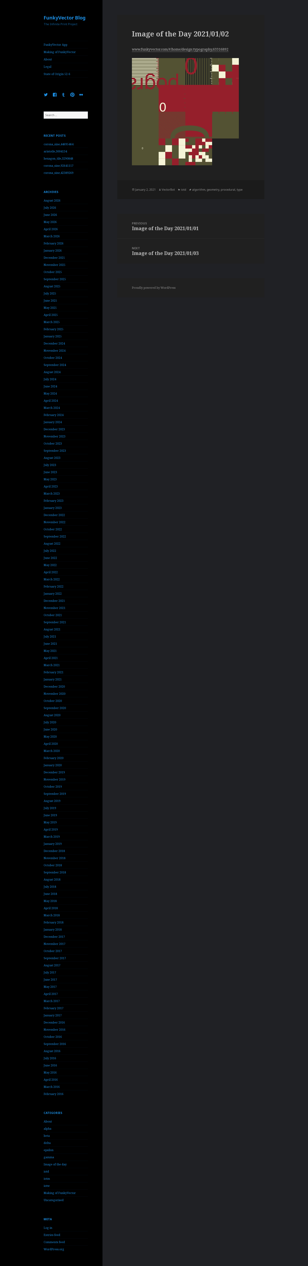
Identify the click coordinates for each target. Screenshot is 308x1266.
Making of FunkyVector (60, 52)
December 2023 (54, 429)
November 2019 (54, 779)
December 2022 (54, 515)
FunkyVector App (55, 45)
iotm (47, 1179)
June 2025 (50, 301)
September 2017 (55, 958)
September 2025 (55, 279)
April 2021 (51, 658)
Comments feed (54, 1242)
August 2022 (52, 544)
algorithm (198, 190)
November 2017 (54, 944)
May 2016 (50, 1072)
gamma (49, 1157)
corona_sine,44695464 (58, 144)
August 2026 (52, 200)
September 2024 (55, 365)
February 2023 (53, 501)
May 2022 (50, 565)
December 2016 (54, 1022)
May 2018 (50, 901)
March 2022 (52, 579)
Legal (47, 67)
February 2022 (53, 586)
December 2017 (54, 937)
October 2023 (53, 443)
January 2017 (53, 1015)
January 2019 (53, 844)
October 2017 (53, 951)
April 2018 (51, 908)
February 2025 (53, 329)
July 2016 (50, 1058)
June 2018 (50, 894)
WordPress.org (54, 1249)
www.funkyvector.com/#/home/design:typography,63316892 (180, 49)
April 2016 (51, 1080)
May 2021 (50, 651)
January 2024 (53, 422)
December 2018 (54, 851)
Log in (48, 1228)
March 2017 (52, 1001)
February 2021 (53, 672)
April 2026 (51, 229)
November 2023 (54, 436)
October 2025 (53, 272)
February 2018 (53, 922)
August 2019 (52, 801)
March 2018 (52, 915)
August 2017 (52, 965)
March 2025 (52, 322)
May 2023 (50, 479)
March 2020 (52, 751)
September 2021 (55, 622)
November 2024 (54, 351)
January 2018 (53, 929)
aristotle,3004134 (55, 151)
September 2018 (55, 872)
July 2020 (50, 722)
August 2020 (52, 715)
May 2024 (50, 393)
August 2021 (52, 629)
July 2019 (50, 808)
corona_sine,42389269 (58, 173)
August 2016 (52, 1051)
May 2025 (50, 308)
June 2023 (50, 472)
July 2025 (50, 293)
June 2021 (50, 644)
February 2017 (53, 1008)
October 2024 (53, 358)
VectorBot (168, 190)
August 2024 (52, 372)
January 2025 (53, 336)
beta (47, 1136)
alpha (47, 1129)
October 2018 (53, 865)
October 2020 (53, 701)
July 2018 (50, 887)
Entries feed (52, 1235)
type (240, 190)
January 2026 (53, 250)
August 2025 (52, 286)
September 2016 (55, 1044)
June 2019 (50, 815)
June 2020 (50, 729)
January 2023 (53, 508)
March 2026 (52, 236)
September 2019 (55, 794)
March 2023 (52, 494)
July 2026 (50, 208)
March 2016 (52, 1087)
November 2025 (54, 265)
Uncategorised (54, 1200)
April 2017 (51, 994)
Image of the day (55, 1164)
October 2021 (53, 615)
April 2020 (51, 744)
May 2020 (50, 737)
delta (47, 1143)
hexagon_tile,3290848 (58, 158)
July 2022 (50, 551)
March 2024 (52, 408)
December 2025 (54, 258)
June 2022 (50, 558)
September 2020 (55, 708)
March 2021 (52, 665)
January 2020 (53, 765)
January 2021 (53, 679)
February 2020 (53, 758)
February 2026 (53, 243)
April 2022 (51, 572)
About (48, 59)
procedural (228, 190)
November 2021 (54, 608)
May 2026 (50, 222)
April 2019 (51, 829)
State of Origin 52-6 (57, 74)
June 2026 (50, 215)
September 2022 (55, 536)
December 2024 (54, 343)
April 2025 (51, 315)
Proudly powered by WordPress (154, 288)
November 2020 (54, 694)
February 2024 (53, 415)
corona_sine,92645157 (58, 166)
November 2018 (54, 858)
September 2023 (55, 451)
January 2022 (53, 594)
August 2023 (52, 458)
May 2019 (50, 822)
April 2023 (51, 486)
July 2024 (50, 379)
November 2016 (54, 1030)
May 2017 (50, 987)
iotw (47, 1186)
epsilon (48, 1150)
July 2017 (50, 972)
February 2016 (53, 1094)
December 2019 (54, 772)
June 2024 (50, 386)
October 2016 (53, 1037)
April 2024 (51, 401)
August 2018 (52, 879)
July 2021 (50, 636)
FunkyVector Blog (65, 17)
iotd (46, 1171)
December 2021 (54, 601)
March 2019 (52, 837)
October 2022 (53, 529)
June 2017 (50, 980)
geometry (213, 190)
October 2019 (53, 787)
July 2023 (50, 465)
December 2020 (54, 686)
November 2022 (54, 522)
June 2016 (50, 1065)
